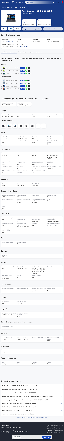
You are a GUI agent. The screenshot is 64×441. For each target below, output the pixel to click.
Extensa (22, 7)
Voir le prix (46, 437)
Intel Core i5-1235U (9, 41)
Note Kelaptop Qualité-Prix (55, 425)
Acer (16, 7)
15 (28, 7)
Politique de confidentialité (55, 430)
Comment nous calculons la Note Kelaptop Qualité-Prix (32, 417)
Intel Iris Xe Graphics (24, 46)
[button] (58, 2)
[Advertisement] (32, 370)
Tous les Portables (6, 7)
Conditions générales (53, 429)
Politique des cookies (53, 432)
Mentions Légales (52, 427)
